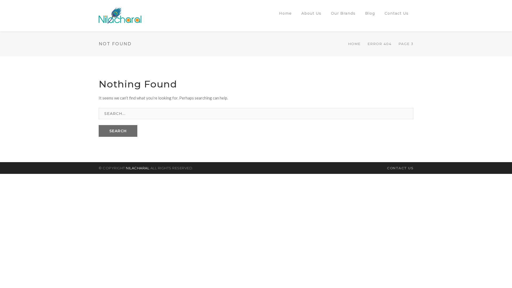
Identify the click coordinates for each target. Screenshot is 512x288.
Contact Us (400, 168)
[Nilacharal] (120, 15)
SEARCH (118, 131)
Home (354, 44)
